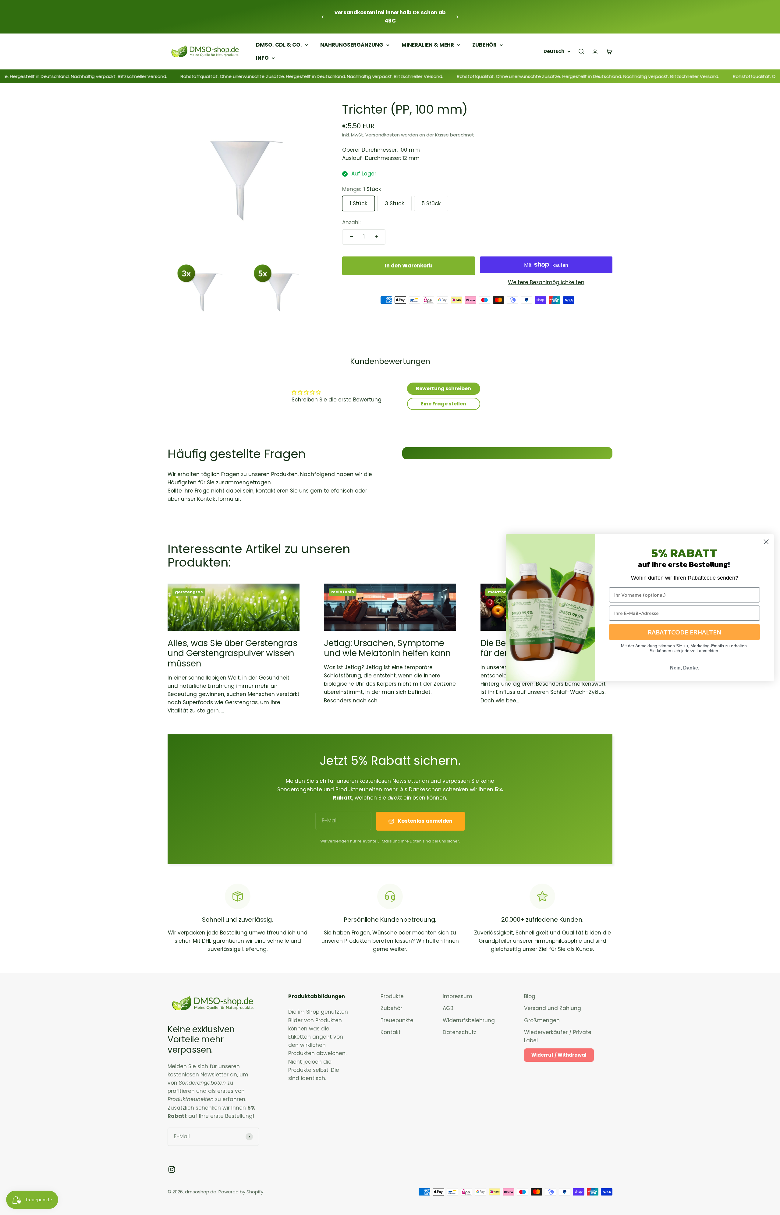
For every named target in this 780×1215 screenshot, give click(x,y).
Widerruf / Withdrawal (559, 1055)
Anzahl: (351, 222)
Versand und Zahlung (552, 1008)
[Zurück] (322, 16)
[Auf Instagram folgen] (172, 1169)
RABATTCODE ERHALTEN (685, 632)
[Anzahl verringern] (351, 236)
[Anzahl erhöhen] (376, 236)
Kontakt (391, 1032)
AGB (448, 1008)
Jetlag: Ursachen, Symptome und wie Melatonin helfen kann (387, 648)
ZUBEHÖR (484, 44)
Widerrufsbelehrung (469, 1020)
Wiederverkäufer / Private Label (557, 1036)
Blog (529, 996)
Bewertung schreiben (443, 388)
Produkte (392, 996)
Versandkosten (382, 135)
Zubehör (391, 1008)
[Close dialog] (766, 541)
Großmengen (542, 1020)
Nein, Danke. (684, 667)
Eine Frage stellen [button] (443, 403)
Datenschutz (459, 1032)
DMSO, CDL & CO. (279, 44)
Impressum (457, 996)
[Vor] (457, 16)
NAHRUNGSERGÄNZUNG (351, 44)
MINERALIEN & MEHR (428, 44)
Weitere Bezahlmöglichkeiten (546, 282)
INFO (262, 58)
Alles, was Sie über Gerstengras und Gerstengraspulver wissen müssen (232, 653)
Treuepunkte (397, 1020)
